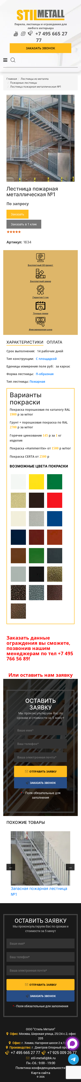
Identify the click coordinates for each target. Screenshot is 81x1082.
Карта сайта (40, 1072)
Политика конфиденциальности (40, 1067)
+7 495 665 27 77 (51, 36)
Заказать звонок (40, 48)
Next (70, 867)
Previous (10, 867)
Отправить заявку (43, 771)
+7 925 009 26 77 (61, 1052)
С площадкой (46, 359)
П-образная (45, 374)
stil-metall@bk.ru (43, 1058)
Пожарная (37, 381)
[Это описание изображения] (40, 138)
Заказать (17, 214)
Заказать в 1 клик (24, 224)
